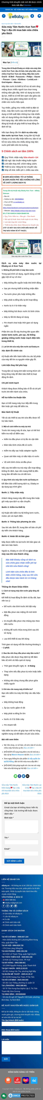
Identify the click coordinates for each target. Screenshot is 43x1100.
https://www (7, 208)
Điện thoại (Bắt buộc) (10, 1030)
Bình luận (9, 818)
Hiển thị (14, 62)
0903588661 (19, 199)
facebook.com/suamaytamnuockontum (24, 208)
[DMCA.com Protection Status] (21, 1095)
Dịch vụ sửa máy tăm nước (11, 23)
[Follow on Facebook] (4, 906)
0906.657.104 (23, 937)
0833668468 (21, 994)
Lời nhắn (5, 1039)
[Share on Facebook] (19, 776)
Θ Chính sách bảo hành (12, 925)
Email (7, 849)
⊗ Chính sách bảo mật (11, 922)
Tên (6, 838)
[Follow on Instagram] (7, 906)
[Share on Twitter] (23, 776)
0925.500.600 (23, 980)
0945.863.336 (27, 957)
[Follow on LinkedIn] (15, 906)
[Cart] (39, 16)
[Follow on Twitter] (11, 906)
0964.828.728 (18, 945)
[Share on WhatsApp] (15, 776)
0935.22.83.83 (21, 968)
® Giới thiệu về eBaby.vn (12, 914)
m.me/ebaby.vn (18, 202)
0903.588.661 (20, 963)
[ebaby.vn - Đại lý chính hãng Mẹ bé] (18, 16)
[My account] (32, 16)
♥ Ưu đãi (6, 919)
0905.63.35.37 (27, 974)
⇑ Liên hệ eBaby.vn (10, 917)
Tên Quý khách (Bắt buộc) (12, 1020)
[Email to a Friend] (27, 776)
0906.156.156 (21, 951)
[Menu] (4, 16)
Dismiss (27, 5)
